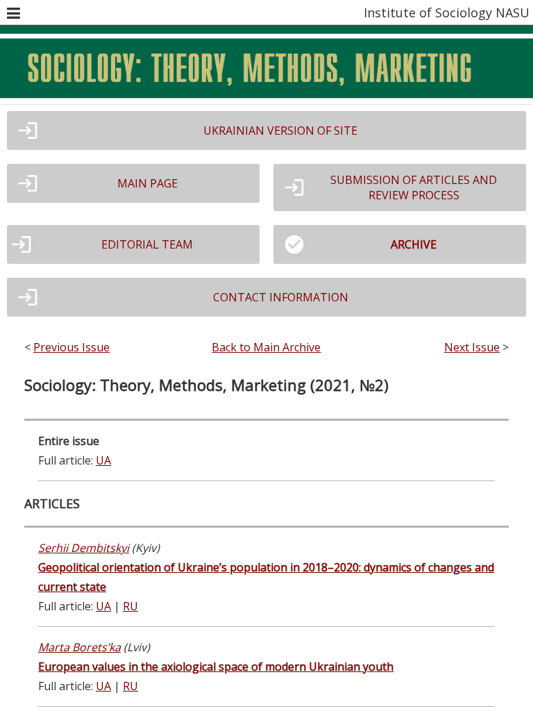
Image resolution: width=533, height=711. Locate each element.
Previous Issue (71, 347)
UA (103, 460)
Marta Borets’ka (79, 647)
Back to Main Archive (266, 347)
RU (130, 606)
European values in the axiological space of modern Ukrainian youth (216, 666)
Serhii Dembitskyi (83, 547)
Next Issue (472, 347)
